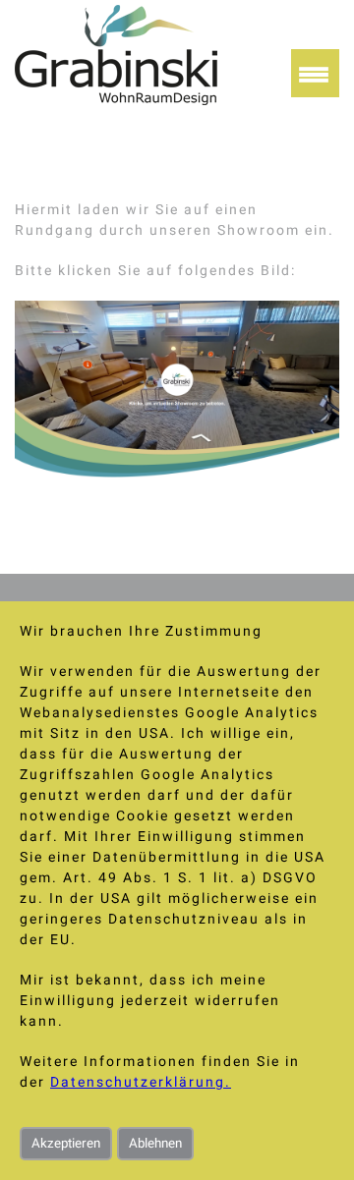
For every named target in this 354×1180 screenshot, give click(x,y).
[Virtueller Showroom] (177, 473)
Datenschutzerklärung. (140, 1082)
